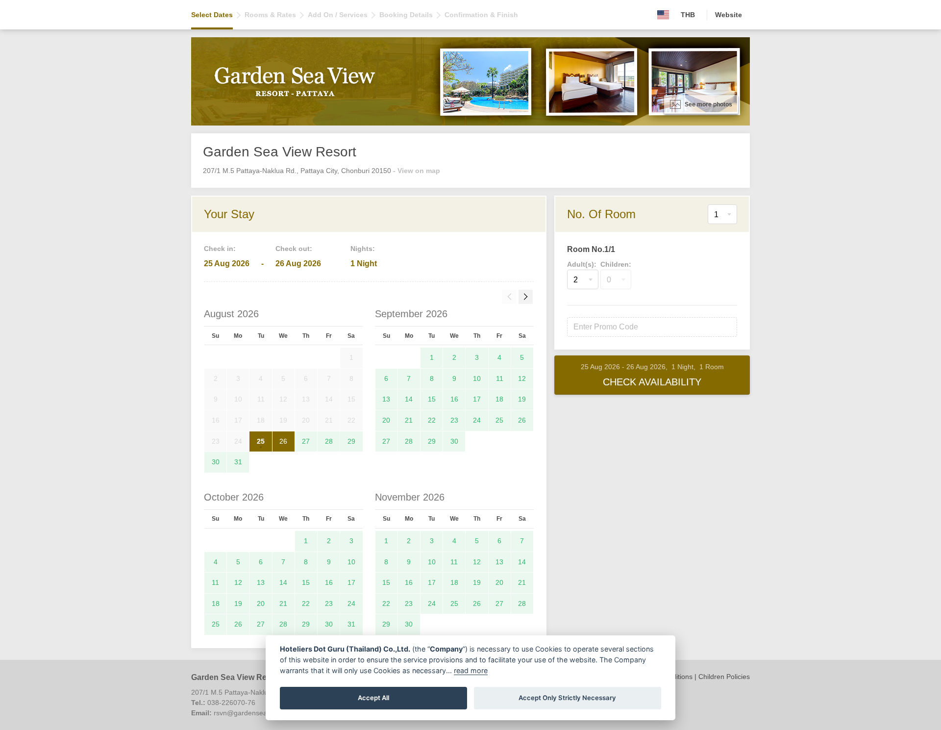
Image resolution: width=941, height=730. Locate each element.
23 (454, 420)
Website (728, 15)
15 (432, 399)
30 (216, 462)
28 (329, 441)
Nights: (362, 248)
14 (409, 399)
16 (454, 399)
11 (499, 378)
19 (522, 399)
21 (409, 420)
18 (499, 399)
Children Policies (724, 676)
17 (477, 399)
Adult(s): (581, 264)
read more (471, 670)
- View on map (416, 171)
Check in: (220, 248)
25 (261, 441)
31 (238, 462)
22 (432, 420)
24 (477, 420)
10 (477, 378)
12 (522, 378)
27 (306, 441)
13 (386, 399)
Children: (615, 264)
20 (386, 420)
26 (283, 441)
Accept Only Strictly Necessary (567, 698)
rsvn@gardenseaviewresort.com (264, 713)
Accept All (373, 698)
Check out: (293, 248)
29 (351, 441)
